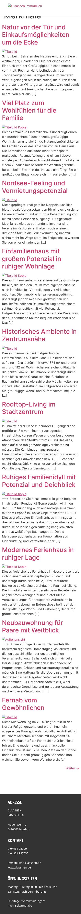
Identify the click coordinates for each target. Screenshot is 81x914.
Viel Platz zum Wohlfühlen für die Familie (29, 110)
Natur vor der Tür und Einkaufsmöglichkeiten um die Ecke (35, 34)
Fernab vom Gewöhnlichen (23, 703)
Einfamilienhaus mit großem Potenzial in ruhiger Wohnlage (31, 258)
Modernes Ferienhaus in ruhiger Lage (38, 553)
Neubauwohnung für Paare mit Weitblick (32, 626)
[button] (70, 8)
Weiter (72, 768)
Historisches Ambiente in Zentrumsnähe (39, 335)
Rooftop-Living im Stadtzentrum (28, 408)
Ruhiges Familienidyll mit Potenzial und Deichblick (39, 480)
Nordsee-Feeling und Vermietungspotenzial (35, 186)
